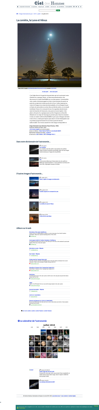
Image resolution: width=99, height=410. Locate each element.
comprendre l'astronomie (25, 6)
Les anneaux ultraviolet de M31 (47, 382)
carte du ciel (53, 6)
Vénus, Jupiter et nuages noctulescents (49, 179)
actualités (47, 6)
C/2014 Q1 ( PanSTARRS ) (35, 295)
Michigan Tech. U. (51, 134)
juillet (39, 14)
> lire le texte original (34, 129)
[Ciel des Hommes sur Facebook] (74, 6)
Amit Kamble (30, 88)
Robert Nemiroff (43, 131)
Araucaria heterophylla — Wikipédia (36, 289)
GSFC (45, 134)
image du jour (41, 6)
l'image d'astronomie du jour (26, 14)
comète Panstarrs (39, 310)
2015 (35, 14)
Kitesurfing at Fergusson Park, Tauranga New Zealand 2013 (41, 267)
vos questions (34, 6)
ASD (37, 134)
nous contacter (64, 396)
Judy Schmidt (53, 88)
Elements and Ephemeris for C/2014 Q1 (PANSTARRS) (40, 300)
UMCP (59, 131)
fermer (96, 406)
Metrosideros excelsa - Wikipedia (36, 248)
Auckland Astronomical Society (39, 88)
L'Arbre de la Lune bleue (45, 216)
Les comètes (42, 147)
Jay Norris (48, 132)
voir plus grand (45, 91)
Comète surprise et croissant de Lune (48, 191)
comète (29, 310)
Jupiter (30, 282)
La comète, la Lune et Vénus (46, 204)
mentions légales (72, 396)
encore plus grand (53, 91)
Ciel (40, 159)
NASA (41, 134)
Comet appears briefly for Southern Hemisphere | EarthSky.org (42, 240)
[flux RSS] (78, 6)
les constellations (60, 6)
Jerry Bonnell (54, 131)
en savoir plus (21, 408)
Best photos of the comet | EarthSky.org (37, 232)
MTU (48, 131)
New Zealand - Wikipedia (34, 254)
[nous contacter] (81, 6)
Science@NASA (68, 6)
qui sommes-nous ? (57, 396)
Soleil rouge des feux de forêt (46, 371)
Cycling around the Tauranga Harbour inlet (38, 259)
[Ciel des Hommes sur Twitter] (76, 6)
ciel (23, 310)
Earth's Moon (32, 274)
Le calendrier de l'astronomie (33, 321)
